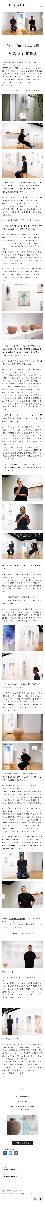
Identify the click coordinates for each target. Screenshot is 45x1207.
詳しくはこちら (22, 1143)
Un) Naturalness (17, 918)
